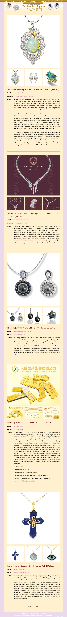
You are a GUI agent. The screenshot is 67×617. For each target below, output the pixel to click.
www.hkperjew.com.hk (20, 223)
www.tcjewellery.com (20, 334)
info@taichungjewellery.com (22, 331)
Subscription (33, 1)
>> (37, 606)
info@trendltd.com (19, 569)
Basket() (60, 1)
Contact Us (43, 1)
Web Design (57, 616)
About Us (13, 1)
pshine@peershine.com (21, 93)
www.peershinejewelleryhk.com (23, 96)
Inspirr (62, 616)
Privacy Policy (25, 613)
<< (29, 606)
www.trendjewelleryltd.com (22, 572)
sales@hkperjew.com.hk (21, 220)
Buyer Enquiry (23, 1)
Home (6, 1)
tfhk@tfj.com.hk (18, 426)
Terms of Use (34, 613)
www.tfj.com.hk (18, 429)
